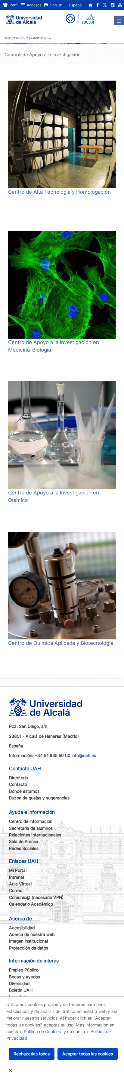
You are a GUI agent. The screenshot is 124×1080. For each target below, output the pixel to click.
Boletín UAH (21, 989)
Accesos (33, 5)
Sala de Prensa (23, 841)
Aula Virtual (20, 883)
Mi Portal (17, 870)
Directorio (18, 777)
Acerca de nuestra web (31, 934)
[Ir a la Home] (24, 17)
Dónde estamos (24, 791)
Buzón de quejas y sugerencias (39, 797)
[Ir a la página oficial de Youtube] (120, 5)
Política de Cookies (42, 1031)
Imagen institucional (28, 940)
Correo (15, 890)
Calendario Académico (31, 903)
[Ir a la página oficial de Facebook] (97, 5)
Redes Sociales (24, 848)
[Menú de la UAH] (119, 20)
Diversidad (19, 983)
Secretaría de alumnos (31, 828)
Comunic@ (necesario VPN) (36, 897)
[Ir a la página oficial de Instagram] (112, 5)
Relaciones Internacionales (35, 834)
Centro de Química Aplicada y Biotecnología (60, 643)
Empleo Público (24, 969)
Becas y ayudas (24, 976)
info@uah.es (84, 755)
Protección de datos (28, 947)
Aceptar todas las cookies (87, 1053)
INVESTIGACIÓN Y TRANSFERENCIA (28, 38)
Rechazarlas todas (32, 1053)
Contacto (18, 784)
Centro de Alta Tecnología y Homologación (59, 192)
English (55, 5)
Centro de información (30, 821)
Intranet (16, 877)
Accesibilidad (22, 927)
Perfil (13, 5)
